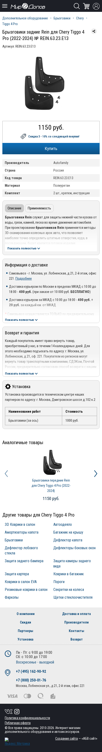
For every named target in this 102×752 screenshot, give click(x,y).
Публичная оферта (18, 723)
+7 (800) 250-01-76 (31, 680)
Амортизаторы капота (21, 532)
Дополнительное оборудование (25, 18)
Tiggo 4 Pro (10, 24)
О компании (26, 614)
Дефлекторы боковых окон (74, 548)
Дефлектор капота (67, 540)
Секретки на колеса (68, 589)
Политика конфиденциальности (27, 718)
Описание (14, 208)
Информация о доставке (26, 264)
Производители (76, 622)
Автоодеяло (62, 524)
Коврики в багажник (68, 574)
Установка (21, 386)
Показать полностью (22, 248)
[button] (6, 473)
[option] (51, 476)
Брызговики (62, 18)
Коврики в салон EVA (21, 581)
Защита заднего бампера (24, 561)
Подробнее (23, 278)
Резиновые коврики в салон (26, 589)
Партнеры (25, 631)
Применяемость (39, 208)
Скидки (25, 622)
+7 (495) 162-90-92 (31, 671)
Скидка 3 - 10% (53, 136)
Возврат (76, 639)
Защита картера (17, 574)
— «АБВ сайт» (76, 738)
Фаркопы (12, 597)
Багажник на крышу (68, 532)
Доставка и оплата (76, 614)
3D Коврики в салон (20, 524)
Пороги (59, 581)
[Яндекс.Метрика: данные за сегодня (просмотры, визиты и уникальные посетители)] (17, 742)
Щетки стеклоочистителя (73, 597)
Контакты (76, 631)
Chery (80, 18)
